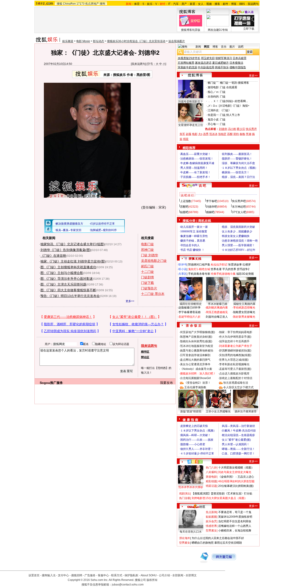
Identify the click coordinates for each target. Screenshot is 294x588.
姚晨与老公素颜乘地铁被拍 (196, 350)
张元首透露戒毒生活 (235, 382)
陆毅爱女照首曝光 (244, 312)
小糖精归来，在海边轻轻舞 (234, 530)
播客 (217, 4)
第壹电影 (211, 476)
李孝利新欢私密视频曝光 (234, 364)
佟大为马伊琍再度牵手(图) (235, 336)
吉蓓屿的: (213, 96)
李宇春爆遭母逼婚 (189, 312)
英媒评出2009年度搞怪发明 (235, 516)
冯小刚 (232, 129)
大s (200, 134)
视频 (209, 4)
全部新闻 (177, 575)
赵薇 (188, 134)
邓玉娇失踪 (208, 58)
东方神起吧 (239, 206)
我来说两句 (138, 64)
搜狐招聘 (76, 575)
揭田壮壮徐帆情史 (191, 303)
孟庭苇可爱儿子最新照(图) (235, 369)
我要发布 (166, 383)
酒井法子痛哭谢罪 (246, 411)
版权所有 (152, 580)
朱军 (182, 134)
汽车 (176, 4)
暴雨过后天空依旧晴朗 (228, 542)
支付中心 (63, 575)
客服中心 (103, 575)
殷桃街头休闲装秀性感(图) (196, 341)
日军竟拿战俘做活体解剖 (195, 355)
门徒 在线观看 (228, 87)
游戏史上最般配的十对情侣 (235, 378)
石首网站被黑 (186, 62)
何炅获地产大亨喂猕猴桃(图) (197, 332)
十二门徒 (147, 272)
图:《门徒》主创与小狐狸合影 (61, 273)
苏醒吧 (184, 206)
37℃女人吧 (239, 212)
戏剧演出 (184, 493)
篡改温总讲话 (203, 62)
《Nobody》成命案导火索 (196, 369)
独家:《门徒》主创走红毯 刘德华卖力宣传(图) (73, 261)
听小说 (182, 269)
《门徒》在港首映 (53, 255)
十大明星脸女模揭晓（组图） (236, 467)
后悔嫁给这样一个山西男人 (234, 526)
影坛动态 (98, 41)
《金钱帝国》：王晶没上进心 (236, 476)
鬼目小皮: (213, 119)
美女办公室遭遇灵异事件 (195, 364)
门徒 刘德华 (149, 255)
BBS (242, 4)
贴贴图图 (211, 516)
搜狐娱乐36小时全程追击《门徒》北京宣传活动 (136, 41)
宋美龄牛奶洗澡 (187, 67)
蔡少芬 (241, 129)
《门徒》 (225, 110)
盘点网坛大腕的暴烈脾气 (195, 359)
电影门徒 (147, 244)
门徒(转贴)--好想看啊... (234, 101)
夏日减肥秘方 (220, 62)
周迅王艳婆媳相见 (217, 312)
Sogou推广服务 (51, 383)
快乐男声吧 (239, 201)
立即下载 (248, 28)
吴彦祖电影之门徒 (154, 261)
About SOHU (149, 575)
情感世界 (211, 526)
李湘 (248, 134)
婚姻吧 (210, 212)
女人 (201, 4)
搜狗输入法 (49, 575)
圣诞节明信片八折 (189, 316)
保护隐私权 (131, 575)
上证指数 (185, 201)
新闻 (198, 46)
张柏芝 (222, 134)
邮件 (225, 4)
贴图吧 (184, 212)
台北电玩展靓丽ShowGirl (195, 378)
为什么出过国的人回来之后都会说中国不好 (218, 538)
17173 (80, 3)
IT (169, 4)
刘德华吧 (211, 206)
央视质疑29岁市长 (189, 58)
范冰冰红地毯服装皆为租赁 (196, 346)
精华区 (145, 351)
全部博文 (191, 575)
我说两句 (253, 4)
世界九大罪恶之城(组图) (234, 359)
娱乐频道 (67, 41)
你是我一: (213, 115)
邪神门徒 (147, 249)
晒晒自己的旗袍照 (203, 542)
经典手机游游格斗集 (223, 273)
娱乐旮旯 (211, 521)
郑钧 (236, 134)
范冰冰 (213, 134)
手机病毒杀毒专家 (199, 273)
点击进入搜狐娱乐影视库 (234, 373)
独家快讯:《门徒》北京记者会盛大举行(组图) (72, 244)
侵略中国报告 (237, 67)
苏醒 (230, 134)
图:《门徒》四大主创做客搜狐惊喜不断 (68, 290)
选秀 (206, 134)
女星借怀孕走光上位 (190, 125)
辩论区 (145, 357)
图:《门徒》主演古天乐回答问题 (63, 284)
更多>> (130, 301)
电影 (195, 134)
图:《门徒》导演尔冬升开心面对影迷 (66, 278)
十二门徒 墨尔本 (152, 294)
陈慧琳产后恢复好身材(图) (196, 336)
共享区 (182, 273)
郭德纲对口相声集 (199, 264)
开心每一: (213, 124)
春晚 (242, 134)
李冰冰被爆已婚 (217, 303)
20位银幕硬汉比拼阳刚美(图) (236, 486)
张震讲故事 (235, 264)
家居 (192, 4)
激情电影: (213, 87)
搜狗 (102, 3)
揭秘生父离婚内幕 (244, 303)
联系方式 (116, 575)
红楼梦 (247, 264)
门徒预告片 (149, 288)
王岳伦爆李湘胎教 (195, 387)
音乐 (223, 46)
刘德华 (223, 129)
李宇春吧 (211, 201)
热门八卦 (211, 467)
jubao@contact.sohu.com (128, 584)
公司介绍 (164, 575)
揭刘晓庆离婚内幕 (217, 307)
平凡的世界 (229, 269)
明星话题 (211, 486)
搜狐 (59, 3)
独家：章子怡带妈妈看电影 (235, 332)
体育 (137, 4)
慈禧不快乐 (222, 67)
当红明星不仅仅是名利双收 (234, 521)
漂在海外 (184, 538)
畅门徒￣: (213, 82)
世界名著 (216, 269)
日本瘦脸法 (236, 62)
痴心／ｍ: (213, 92)
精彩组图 (211, 481)
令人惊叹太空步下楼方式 (238, 387)
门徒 (223, 92)
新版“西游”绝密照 (190, 411)
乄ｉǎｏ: (213, 105)
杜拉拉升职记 (219, 264)
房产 (184, 4)
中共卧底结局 (206, 67)
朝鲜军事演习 (223, 58)
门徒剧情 (147, 277)
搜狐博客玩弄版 (190, 29)
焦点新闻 (211, 512)
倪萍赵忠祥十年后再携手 (234, 341)
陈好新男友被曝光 (244, 316)
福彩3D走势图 (245, 273)
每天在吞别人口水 (191, 531)
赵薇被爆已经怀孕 (189, 307)
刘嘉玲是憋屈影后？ (190, 101)
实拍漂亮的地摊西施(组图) (235, 355)
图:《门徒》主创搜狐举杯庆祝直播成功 (68, 267)
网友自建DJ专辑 (218, 29)
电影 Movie (83, 41)
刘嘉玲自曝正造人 (217, 316)
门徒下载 (147, 283)
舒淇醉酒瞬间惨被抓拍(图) (235, 350)
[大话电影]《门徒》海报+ (234, 105)
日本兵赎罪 (239, 58)
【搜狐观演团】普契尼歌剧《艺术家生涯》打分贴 (222, 493)
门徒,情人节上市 (230, 115)
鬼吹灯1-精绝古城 (199, 269)
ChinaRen (69, 3)
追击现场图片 (176, 41)
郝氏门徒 (147, 266)
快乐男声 (251, 129)
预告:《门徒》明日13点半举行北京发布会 (70, 296)
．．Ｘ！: (213, 101)
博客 (234, 4)
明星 (186, 139)
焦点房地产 (92, 3)
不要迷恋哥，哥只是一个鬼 (234, 512)
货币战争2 (243, 269)
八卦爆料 (211, 472)
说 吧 (202, 185)
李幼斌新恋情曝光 (244, 307)
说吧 (240, 46)
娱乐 (150, 4)
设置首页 (34, 575)
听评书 (182, 264)
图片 (232, 46)
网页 (206, 46)
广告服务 (90, 575)
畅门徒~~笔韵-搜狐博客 (234, 82)
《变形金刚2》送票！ (197, 382)
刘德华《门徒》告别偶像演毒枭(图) (65, 250)
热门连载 (184, 498)
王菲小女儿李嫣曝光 (218, 411)
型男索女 (211, 530)
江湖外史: (213, 110)
